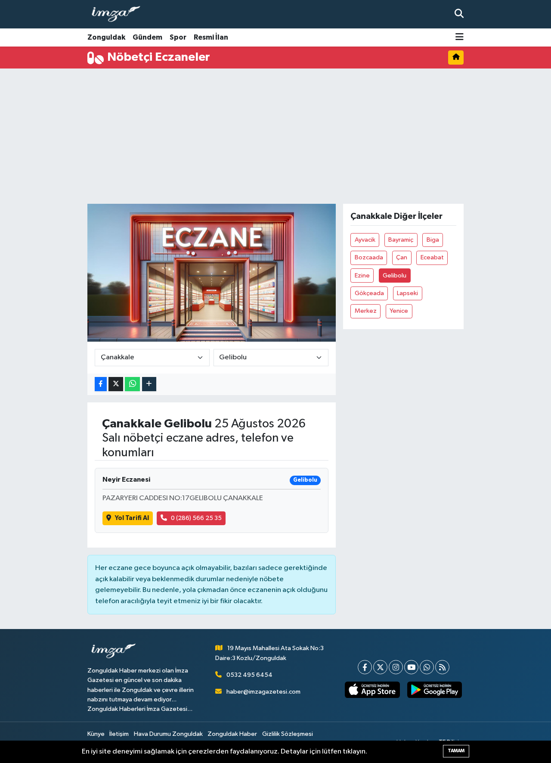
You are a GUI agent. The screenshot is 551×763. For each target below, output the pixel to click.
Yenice (399, 311)
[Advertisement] (302, 136)
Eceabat (432, 257)
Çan (401, 257)
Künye (96, 734)
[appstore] (372, 690)
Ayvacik (365, 240)
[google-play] (434, 690)
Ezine (362, 275)
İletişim (119, 734)
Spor (178, 37)
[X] (380, 667)
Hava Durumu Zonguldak (168, 734)
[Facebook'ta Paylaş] (101, 384)
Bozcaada (369, 257)
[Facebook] (365, 667)
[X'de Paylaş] (115, 384)
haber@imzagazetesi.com (263, 691)
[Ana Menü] (459, 37)
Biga (433, 240)
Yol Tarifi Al (132, 518)
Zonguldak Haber (232, 734)
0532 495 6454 (249, 675)
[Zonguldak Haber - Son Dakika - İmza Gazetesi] (119, 14)
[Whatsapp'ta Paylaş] (132, 384)
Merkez (366, 311)
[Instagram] (396, 667)
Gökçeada (369, 293)
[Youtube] (411, 667)
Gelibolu (394, 275)
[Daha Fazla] (149, 384)
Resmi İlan (211, 37)
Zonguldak (106, 37)
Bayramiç (400, 240)
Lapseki (407, 293)
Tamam (456, 750)
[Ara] (459, 14)
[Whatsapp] (427, 667)
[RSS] (442, 667)
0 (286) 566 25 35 (196, 518)
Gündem (147, 37)
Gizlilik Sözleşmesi (287, 734)
